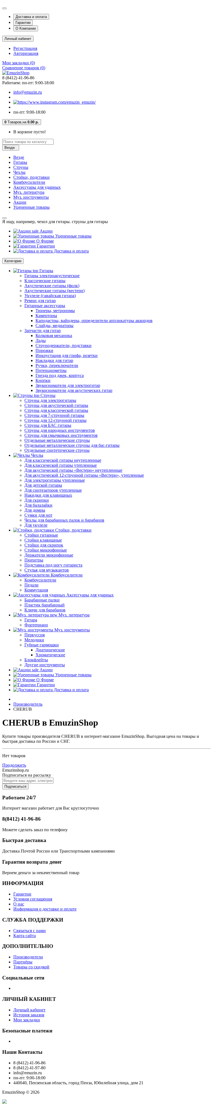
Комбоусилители (29, 182)
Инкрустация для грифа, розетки (67, 355)
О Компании (26, 28)
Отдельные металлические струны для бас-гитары (72, 445)
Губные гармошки (41, 644)
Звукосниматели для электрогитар (68, 385)
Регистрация (25, 48)
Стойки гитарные (41, 535)
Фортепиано (36, 625)
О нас (18, 904)
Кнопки (43, 380)
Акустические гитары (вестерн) (54, 290)
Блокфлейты (36, 659)
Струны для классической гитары (56, 410)
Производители (28, 957)
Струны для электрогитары (50, 400)
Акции (19, 202)
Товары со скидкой (31, 967)
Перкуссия (34, 634)
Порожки (44, 350)
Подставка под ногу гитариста (53, 565)
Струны (20, 167)
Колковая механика (54, 335)
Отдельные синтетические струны (57, 450)
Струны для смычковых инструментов (61, 435)
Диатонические (50, 649)
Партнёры (22, 962)
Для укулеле (35, 525)
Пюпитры (33, 560)
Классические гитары (44, 280)
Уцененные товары (31, 207)
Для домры (34, 510)
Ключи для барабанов (44, 610)
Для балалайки (38, 505)
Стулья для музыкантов (46, 570)
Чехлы (19, 172)
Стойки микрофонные (45, 550)
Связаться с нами (29, 930)
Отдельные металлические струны (57, 440)
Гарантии (23, 23)
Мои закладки (26, 1019)
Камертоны (46, 315)
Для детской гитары (43, 485)
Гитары (20, 162)
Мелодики (34, 639)
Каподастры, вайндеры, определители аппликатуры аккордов (94, 320)
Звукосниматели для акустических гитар (74, 390)
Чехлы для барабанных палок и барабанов (64, 520)
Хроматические (50, 654)
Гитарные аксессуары (44, 305)
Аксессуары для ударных (37, 187)
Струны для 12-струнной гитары (55, 420)
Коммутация (36, 590)
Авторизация (25, 53)
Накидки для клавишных (48, 495)
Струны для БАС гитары (47, 425)
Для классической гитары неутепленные (62, 460)
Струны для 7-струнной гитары (54, 415)
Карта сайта (24, 935)
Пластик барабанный (44, 605)
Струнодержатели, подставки (64, 345)
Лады (41, 340)
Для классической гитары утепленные (60, 465)
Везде (18, 157)
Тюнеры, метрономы (55, 310)
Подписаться (15, 786)
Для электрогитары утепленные (54, 480)
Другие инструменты (44, 664)
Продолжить (14, 765)
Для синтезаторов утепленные (53, 490)
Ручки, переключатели (57, 365)
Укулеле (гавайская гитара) (50, 295)
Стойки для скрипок (43, 545)
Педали (31, 585)
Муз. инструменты (31, 197)
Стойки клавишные (43, 540)
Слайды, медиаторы (54, 325)
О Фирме (44, 241)
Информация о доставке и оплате (45, 909)
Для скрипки (36, 500)
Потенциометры (51, 370)
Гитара (30, 620)
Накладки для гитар (54, 360)
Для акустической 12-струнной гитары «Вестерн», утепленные (84, 475)
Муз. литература (28, 192)
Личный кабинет (29, 1009)
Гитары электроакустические (52, 275)
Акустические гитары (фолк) (51, 285)
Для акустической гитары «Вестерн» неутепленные (73, 470)
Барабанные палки (42, 600)
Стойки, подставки (31, 177)
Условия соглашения (32, 899)
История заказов (28, 1014)
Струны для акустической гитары (56, 405)
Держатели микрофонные (48, 555)
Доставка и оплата (31, 17)
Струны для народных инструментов (59, 430)
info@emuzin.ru (27, 92)
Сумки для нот (38, 515)
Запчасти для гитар (42, 330)
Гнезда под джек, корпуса (60, 375)
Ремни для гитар (40, 300)
